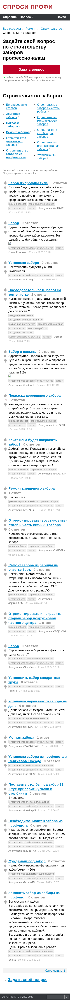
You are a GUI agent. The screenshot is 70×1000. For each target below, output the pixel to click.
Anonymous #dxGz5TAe (22, 850)
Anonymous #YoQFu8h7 (52, 631)
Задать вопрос (31, 69)
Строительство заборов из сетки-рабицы (48, 108)
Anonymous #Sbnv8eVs (22, 667)
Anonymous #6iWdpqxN (22, 810)
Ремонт (31, 28)
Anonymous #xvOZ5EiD (22, 509)
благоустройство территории (24, 337)
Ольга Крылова (17, 252)
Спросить (10, 17)
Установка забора (23, 263)
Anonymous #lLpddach (21, 385)
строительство (17, 208)
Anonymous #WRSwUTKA (23, 726)
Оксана (58, 336)
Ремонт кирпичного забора (31, 488)
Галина (12, 690)
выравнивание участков (22, 324)
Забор (13, 223)
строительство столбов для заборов (29, 802)
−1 (5, 400)
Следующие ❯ (55, 970)
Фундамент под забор (27, 861)
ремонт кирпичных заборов (24, 501)
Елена (12, 959)
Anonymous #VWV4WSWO (23, 746)
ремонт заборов (17, 204)
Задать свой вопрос (27, 979)
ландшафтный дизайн (21, 332)
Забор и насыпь (22, 352)
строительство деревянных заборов (28, 718)
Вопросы (26, 17)
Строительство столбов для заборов (47, 133)
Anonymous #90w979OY (52, 473)
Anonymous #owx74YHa (52, 425)
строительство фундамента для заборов (31, 873)
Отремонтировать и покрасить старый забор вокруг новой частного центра (34, 618)
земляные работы (37, 328)
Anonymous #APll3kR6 (51, 208)
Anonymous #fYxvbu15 (21, 882)
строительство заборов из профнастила (31, 658)
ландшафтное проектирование (26, 319)
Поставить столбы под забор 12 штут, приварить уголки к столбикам (36, 789)
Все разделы (12, 28)
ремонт (32, 208)
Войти (61, 17)
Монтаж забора (21, 737)
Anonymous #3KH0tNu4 (52, 550)
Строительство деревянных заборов (16, 141)
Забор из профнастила (28, 183)
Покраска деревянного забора (34, 395)
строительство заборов (41, 204)
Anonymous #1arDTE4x (22, 773)
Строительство (51, 28)
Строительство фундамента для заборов (48, 146)
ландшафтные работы (21, 315)
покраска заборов (18, 420)
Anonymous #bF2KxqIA (21, 279)
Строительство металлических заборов (47, 121)
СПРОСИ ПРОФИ (28, 7)
